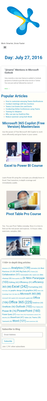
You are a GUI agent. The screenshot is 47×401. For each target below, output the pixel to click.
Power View (21, 314)
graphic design (18, 290)
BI (16, 271)
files (27, 114)
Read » (7, 88)
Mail (17, 294)
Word (19, 320)
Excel (20, 286)
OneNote (8, 306)
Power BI (9, 311)
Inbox (40, 290)
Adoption (6, 268)
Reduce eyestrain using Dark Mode (19, 117)
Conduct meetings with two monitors (20, 104)
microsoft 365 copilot (10, 298)
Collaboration (11, 274)
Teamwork (7, 321)
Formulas (6, 290)
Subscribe (8, 341)
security (6, 317)
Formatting (35, 287)
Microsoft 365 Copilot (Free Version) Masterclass (23, 125)
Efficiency (26, 282)
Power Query (9, 314)
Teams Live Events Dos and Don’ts (19, 106)
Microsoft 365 (30, 293)
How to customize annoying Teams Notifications (24, 101)
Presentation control (33, 314)
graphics (31, 290)
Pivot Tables (38, 307)
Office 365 (20, 302)
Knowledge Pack (8, 294)
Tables (28, 317)
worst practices (32, 321)
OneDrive (38, 303)
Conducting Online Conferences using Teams (23, 109)
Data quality (17, 278)
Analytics (20, 267)
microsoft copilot (26, 298)
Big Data (25, 271)
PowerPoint (28, 310)
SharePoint (17, 317)
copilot (35, 275)
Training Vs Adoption (14, 112)
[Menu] (5, 47)
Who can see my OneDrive (16, 114)
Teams (36, 317)
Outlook (24, 306)
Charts (34, 271)
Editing (14, 282)
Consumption (26, 275)
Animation (35, 268)
